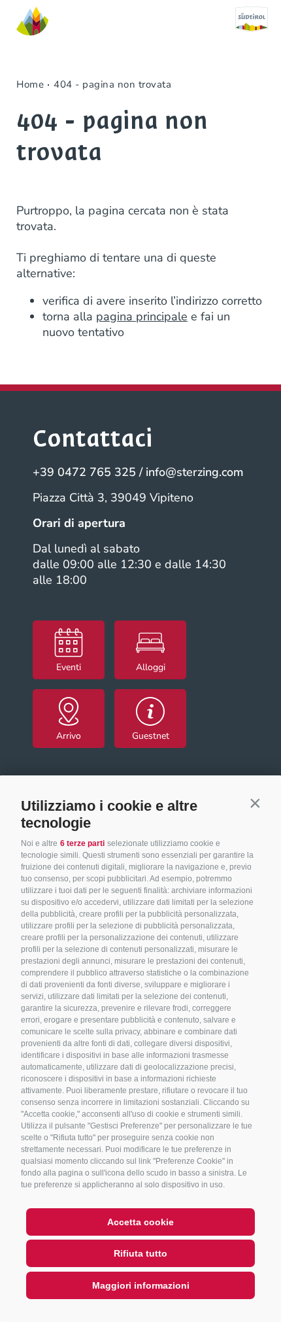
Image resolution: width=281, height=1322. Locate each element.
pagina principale (142, 316)
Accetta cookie (140, 1222)
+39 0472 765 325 (84, 472)
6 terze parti (82, 843)
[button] (255, 803)
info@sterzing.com (195, 472)
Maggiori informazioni (141, 1285)
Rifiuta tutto (140, 1253)
